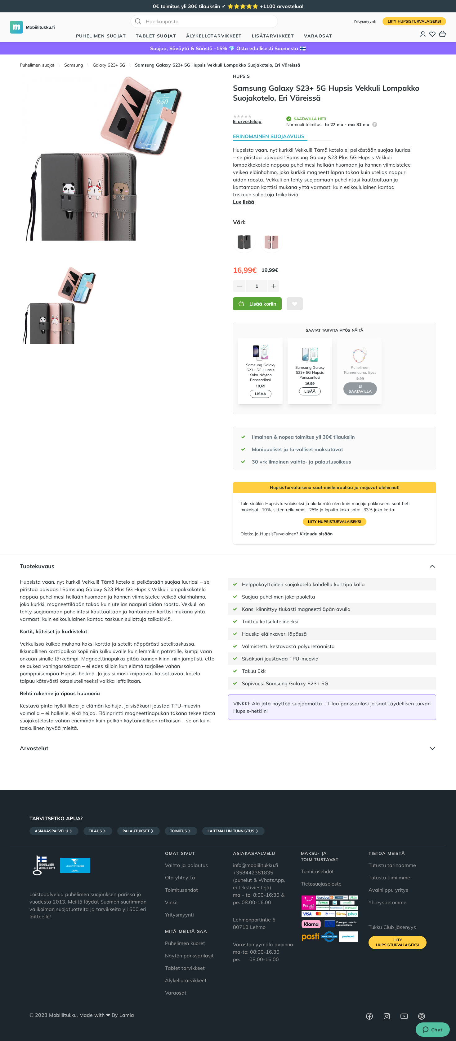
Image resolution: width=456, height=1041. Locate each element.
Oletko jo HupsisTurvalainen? (286, 534)
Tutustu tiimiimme (389, 877)
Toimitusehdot (181, 890)
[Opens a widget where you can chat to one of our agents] (432, 1030)
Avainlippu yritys (388, 890)
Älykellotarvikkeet (214, 36)
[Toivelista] (432, 34)
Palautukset (136, 831)
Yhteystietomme (387, 902)
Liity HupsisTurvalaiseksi (414, 21)
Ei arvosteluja (247, 121)
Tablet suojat (156, 36)
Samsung (73, 65)
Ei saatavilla (360, 389)
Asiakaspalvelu (51, 831)
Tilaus (95, 831)
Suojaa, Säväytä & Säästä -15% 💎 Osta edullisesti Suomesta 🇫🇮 (228, 48)
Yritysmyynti (366, 21)
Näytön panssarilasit (189, 955)
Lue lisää (243, 202)
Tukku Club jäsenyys (392, 927)
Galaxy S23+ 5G (109, 65)
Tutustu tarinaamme (392, 865)
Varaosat (318, 36)
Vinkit (171, 902)
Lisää (260, 393)
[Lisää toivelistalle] (295, 303)
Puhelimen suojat (101, 36)
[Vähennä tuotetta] (239, 286)
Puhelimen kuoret (185, 943)
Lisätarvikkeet (273, 36)
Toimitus (178, 831)
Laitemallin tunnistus (231, 831)
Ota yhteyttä (180, 877)
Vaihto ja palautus (186, 865)
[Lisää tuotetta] (273, 286)
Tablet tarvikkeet (185, 968)
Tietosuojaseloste (321, 884)
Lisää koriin (262, 304)
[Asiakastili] (423, 34)
